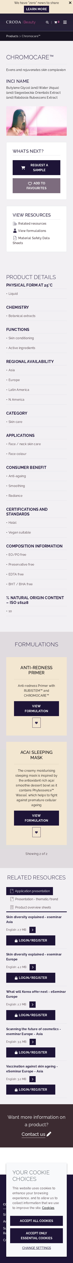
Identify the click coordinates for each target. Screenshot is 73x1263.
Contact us (33, 1134)
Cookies (48, 1208)
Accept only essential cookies (36, 1235)
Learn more (36, 9)
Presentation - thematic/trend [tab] (36, 899)
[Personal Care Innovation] (21, 22)
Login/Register (32, 940)
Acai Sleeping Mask (36, 755)
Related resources (32, 223)
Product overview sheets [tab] (32, 907)
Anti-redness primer (36, 670)
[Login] (36, 723)
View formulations (32, 231)
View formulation (36, 708)
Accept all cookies (36, 1221)
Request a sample (39, 167)
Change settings (36, 1248)
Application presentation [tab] (32, 891)
